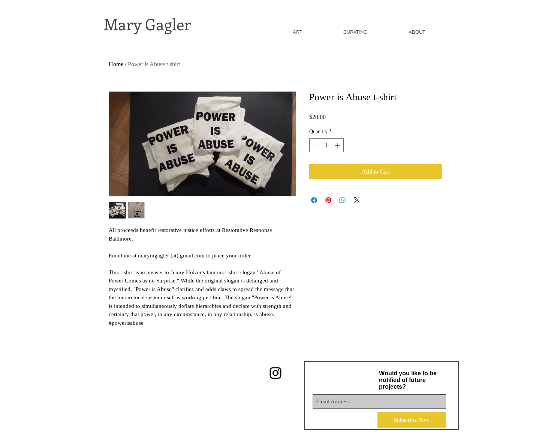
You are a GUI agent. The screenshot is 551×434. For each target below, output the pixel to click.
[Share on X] (356, 200)
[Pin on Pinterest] (328, 200)
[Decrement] (315, 145)
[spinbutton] (326, 145)
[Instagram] (275, 373)
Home (116, 64)
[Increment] (338, 145)
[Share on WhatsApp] (342, 200)
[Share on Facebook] (314, 200)
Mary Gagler (147, 23)
